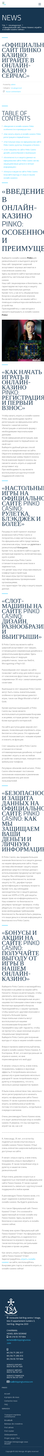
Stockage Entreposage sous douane (16, 1443)
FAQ (6, 1404)
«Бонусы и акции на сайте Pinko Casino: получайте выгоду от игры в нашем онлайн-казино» (21, 174)
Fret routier (9, 1431)
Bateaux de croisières (13, 1423)
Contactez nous (10, 1401)
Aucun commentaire (13, 91)
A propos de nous (11, 1397)
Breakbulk (8, 1420)
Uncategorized (16, 88)
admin (13, 84)
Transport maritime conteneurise (12, 1415)
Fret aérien (9, 1427)
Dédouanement (10, 1434)
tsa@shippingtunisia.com (21, 1381)
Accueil (7, 1393)
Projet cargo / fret (12, 1438)
